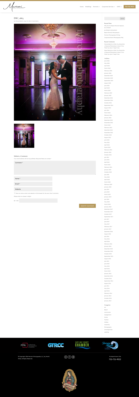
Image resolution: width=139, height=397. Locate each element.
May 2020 (107, 177)
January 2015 (107, 273)
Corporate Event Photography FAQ (113, 37)
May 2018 (107, 202)
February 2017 (108, 226)
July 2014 (106, 286)
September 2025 (108, 80)
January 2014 (107, 296)
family (106, 317)
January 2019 (107, 197)
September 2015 (108, 256)
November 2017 (108, 211)
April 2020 (107, 179)
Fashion (106, 319)
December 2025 (108, 75)
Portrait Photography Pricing (112, 35)
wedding (106, 332)
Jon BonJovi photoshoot (110, 30)
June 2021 (106, 159)
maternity (107, 324)
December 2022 (108, 130)
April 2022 (107, 145)
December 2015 (108, 249)
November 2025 (108, 78)
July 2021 (106, 157)
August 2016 (107, 234)
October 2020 (108, 172)
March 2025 (107, 90)
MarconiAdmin (19, 21)
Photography (107, 327)
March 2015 (107, 271)
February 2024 (108, 115)
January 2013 (107, 300)
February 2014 (108, 293)
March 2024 (107, 112)
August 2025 (107, 83)
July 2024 (106, 110)
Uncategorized (108, 329)
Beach (106, 309)
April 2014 (107, 291)
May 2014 (107, 288)
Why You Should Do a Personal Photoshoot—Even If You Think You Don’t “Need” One (114, 46)
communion (107, 312)
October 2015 (108, 253)
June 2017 (106, 221)
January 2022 (107, 152)
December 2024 (108, 98)
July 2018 (106, 199)
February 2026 (108, 70)
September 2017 (108, 216)
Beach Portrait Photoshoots (111, 32)
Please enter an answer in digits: (22, 196)
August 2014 (107, 283)
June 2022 (106, 140)
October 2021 (108, 155)
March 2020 (107, 182)
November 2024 (108, 100)
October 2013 (108, 298)
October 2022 (108, 135)
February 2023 (108, 127)
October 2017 (108, 214)
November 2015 (108, 251)
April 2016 (107, 241)
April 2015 (107, 268)
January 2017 (107, 229)
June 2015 (106, 263)
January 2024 (107, 117)
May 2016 (107, 239)
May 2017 (107, 224)
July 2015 (106, 261)
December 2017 (108, 209)
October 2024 (108, 103)
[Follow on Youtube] (73, 357)
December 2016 (108, 231)
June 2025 (106, 85)
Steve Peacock (108, 50)
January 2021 (107, 169)
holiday (106, 322)
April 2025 (107, 88)
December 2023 (108, 120)
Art (105, 307)
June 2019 (106, 192)
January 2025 (107, 95)
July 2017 (106, 219)
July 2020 (106, 174)
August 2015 (107, 258)
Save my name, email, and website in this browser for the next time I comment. (37, 193)
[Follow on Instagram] (65, 357)
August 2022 (107, 137)
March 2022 (107, 147)
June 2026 (106, 61)
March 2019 (107, 194)
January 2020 (107, 187)
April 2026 (107, 65)
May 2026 (107, 63)
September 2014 (108, 281)
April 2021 (107, 162)
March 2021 (107, 164)
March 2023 (107, 125)
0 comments (35, 21)
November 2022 (108, 132)
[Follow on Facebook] (69, 357)
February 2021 (108, 167)
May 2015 (107, 266)
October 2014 (108, 278)
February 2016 (108, 244)
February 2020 (108, 184)
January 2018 (107, 206)
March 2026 (107, 68)
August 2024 (107, 108)
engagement (107, 314)
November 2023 (108, 122)
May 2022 (107, 142)
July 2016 (106, 236)
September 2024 (108, 105)
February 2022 (108, 150)
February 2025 (108, 93)
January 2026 (107, 73)
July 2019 (106, 189)
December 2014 (108, 276)
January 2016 (107, 246)
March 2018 (107, 204)
